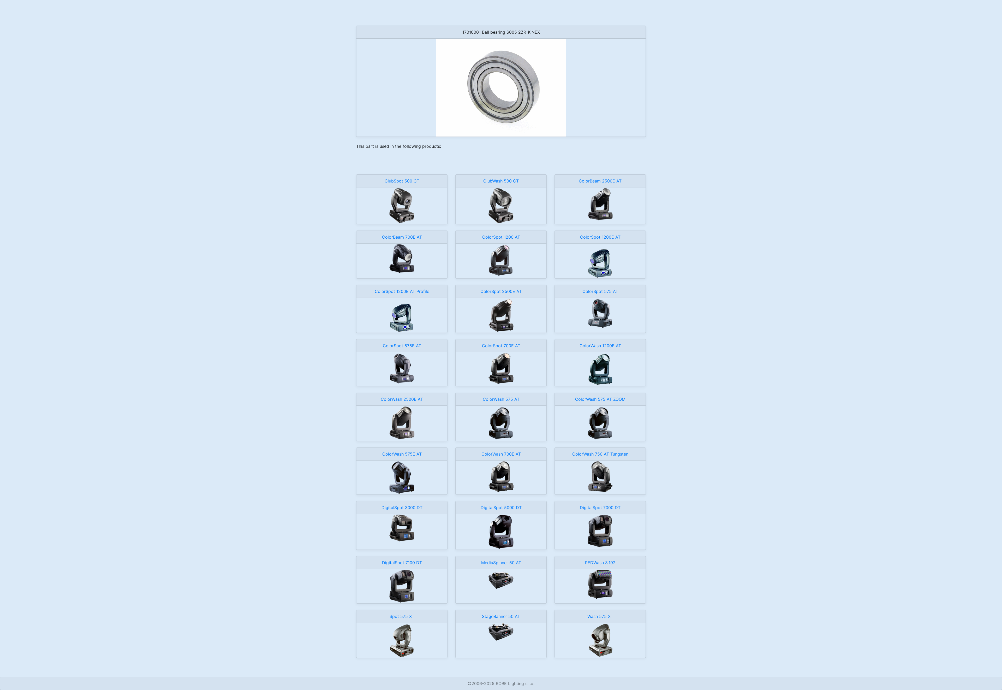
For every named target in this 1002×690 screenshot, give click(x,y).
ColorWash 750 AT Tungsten (600, 454)
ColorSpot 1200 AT (501, 237)
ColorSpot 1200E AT (600, 237)
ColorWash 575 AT (501, 399)
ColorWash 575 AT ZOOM (600, 399)
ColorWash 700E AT (501, 454)
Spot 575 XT (402, 616)
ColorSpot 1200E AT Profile (402, 291)
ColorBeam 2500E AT (600, 181)
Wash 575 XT (600, 616)
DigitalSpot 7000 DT (600, 507)
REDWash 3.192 (600, 562)
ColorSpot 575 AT (600, 291)
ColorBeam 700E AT (402, 237)
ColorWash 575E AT (402, 454)
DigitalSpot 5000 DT (501, 507)
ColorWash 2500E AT (402, 399)
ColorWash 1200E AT (600, 345)
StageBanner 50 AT (501, 616)
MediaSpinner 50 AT (501, 562)
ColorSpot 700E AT (501, 345)
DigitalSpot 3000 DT (401, 507)
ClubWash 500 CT (501, 181)
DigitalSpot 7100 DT (402, 562)
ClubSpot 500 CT (402, 181)
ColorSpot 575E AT (402, 345)
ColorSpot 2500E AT (501, 291)
